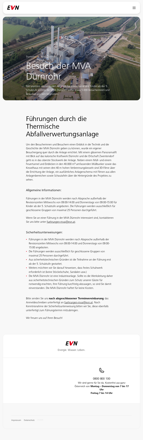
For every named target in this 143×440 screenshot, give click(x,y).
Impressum (16, 420)
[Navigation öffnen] (134, 7)
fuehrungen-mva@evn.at (61, 222)
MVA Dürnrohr (49, 57)
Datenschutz (29, 420)
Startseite (31, 57)
